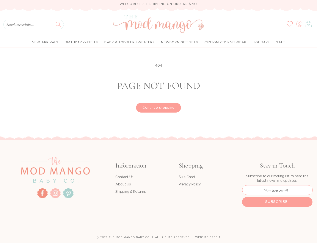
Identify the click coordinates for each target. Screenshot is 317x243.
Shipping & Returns (130, 191)
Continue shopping (158, 107)
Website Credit (208, 237)
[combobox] (33, 24)
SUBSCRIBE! (277, 202)
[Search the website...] (58, 24)
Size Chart (187, 177)
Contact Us (124, 177)
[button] (308, 24)
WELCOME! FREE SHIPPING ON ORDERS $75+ (159, 4)
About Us (123, 184)
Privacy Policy (190, 184)
